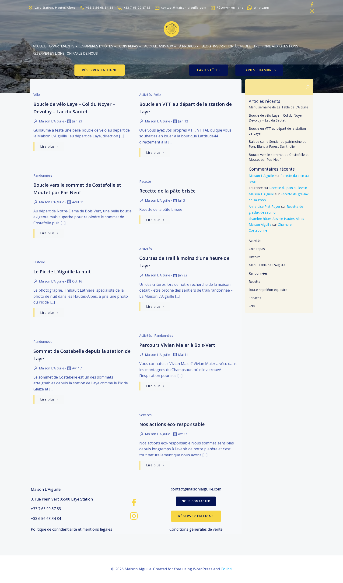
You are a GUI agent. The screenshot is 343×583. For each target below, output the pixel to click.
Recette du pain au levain (288, 188)
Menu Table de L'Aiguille (267, 265)
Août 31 (78, 202)
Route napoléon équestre (268, 289)
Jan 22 (182, 275)
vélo (36, 94)
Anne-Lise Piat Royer (264, 206)
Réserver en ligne (48, 53)
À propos (187, 46)
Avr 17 (77, 368)
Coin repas (128, 46)
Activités (145, 94)
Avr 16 (183, 434)
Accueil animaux (158, 46)
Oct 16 (77, 281)
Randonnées (42, 175)
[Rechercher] (307, 87)
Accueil (39, 46)
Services (145, 415)
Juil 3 (181, 200)
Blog (206, 46)
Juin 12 (183, 121)
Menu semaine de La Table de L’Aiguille (278, 107)
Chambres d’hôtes (96, 46)
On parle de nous (82, 53)
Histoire (39, 262)
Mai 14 (183, 354)
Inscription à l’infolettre (236, 46)
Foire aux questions (280, 46)
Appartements (61, 46)
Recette (145, 181)
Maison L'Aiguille (51, 121)
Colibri (226, 569)
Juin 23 (77, 121)
